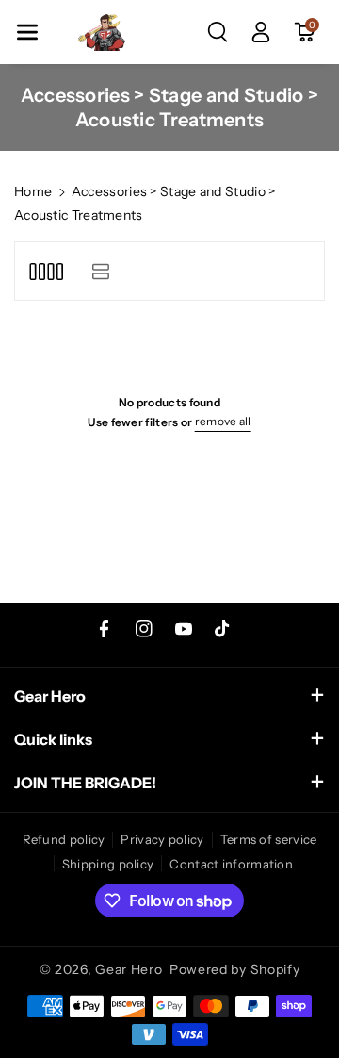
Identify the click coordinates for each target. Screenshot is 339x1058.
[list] (100, 271)
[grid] (45, 271)
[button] (27, 32)
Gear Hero (128, 969)
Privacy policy (162, 839)
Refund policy (64, 839)
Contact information (231, 863)
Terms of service (268, 839)
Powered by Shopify (235, 969)
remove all (223, 421)
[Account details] (261, 32)
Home (33, 191)
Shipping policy (108, 863)
